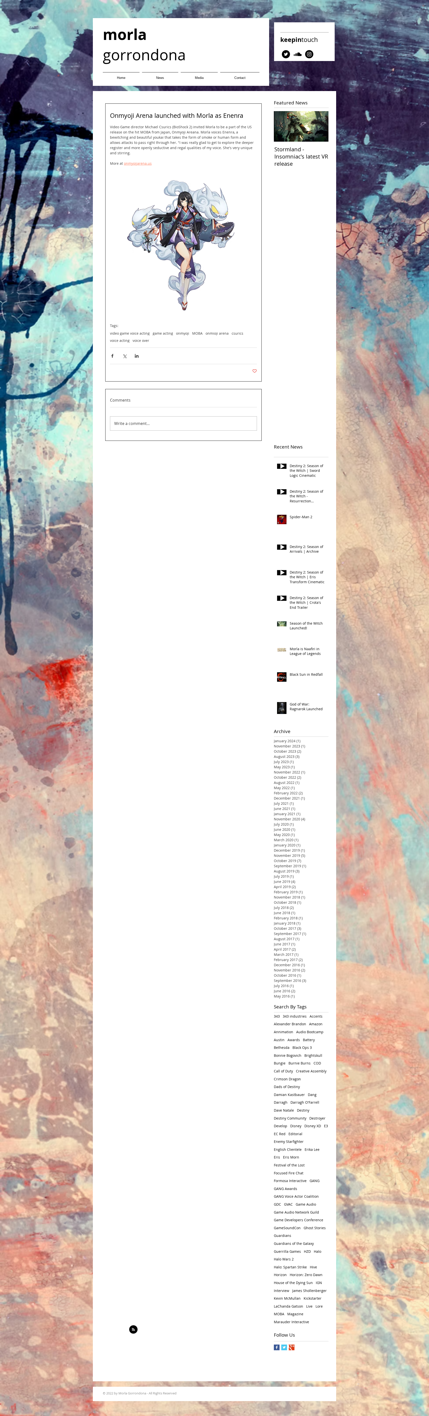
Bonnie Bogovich (287, 1055)
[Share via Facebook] (112, 356)
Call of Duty (283, 1071)
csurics (237, 333)
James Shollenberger (309, 1290)
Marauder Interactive (291, 1321)
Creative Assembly (311, 1071)
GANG (315, 1180)
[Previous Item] (282, 126)
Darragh (280, 1102)
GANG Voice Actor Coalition (296, 1196)
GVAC (288, 1204)
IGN (319, 1282)
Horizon (280, 1274)
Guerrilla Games (287, 1251)
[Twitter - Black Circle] (286, 54)
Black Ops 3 (302, 1047)
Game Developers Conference (298, 1220)
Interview (281, 1290)
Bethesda (281, 1047)
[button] (199, 75)
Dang (312, 1094)
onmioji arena (217, 333)
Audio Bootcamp (309, 1032)
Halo (317, 1251)
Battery (309, 1039)
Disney (295, 1126)
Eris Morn (291, 1157)
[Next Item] (320, 126)
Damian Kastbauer (289, 1094)
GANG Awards (285, 1188)
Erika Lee (312, 1149)
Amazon (315, 1024)
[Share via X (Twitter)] (124, 356)
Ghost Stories (315, 1227)
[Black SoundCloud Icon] (297, 54)
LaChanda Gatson (288, 1306)
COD (317, 1063)
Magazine (295, 1314)
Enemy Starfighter (289, 1141)
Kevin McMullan (287, 1298)
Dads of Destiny (287, 1086)
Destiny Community (290, 1118)
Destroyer (317, 1118)
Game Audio (306, 1204)
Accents (316, 1016)
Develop (280, 1126)
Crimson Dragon (287, 1079)
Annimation (283, 1032)
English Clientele (288, 1149)
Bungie (280, 1063)
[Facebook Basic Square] (277, 1347)
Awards (293, 1039)
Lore (319, 1306)
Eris (277, 1157)
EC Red (280, 1133)
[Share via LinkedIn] (136, 356)
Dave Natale (284, 1110)
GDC (277, 1204)
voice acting (120, 340)
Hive (313, 1267)
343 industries (295, 1016)
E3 (326, 1126)
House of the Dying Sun (293, 1282)
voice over (141, 340)
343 (277, 1016)
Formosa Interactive (290, 1180)
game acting (163, 333)
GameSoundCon (287, 1227)
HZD (307, 1251)
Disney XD (312, 1126)
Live (309, 1306)
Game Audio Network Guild (296, 1212)
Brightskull (313, 1055)
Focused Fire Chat (288, 1173)
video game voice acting (130, 333)
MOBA (197, 333)
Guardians (282, 1235)
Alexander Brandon (290, 1024)
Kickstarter (313, 1298)
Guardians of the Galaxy (294, 1243)
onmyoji (182, 333)
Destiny (303, 1110)
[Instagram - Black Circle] (309, 54)
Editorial (295, 1133)
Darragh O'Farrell (304, 1102)
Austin (279, 1039)
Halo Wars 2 (284, 1259)
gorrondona (144, 54)
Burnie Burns (299, 1063)
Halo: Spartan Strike (290, 1267)
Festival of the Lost (289, 1165)
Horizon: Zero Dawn (306, 1274)
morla (125, 34)
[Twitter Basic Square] (284, 1347)
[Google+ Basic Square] (291, 1347)
